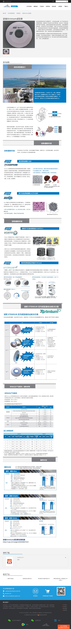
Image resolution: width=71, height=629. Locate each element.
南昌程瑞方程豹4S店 (27, 578)
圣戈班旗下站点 (8, 1)
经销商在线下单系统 (48, 596)
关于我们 (65, 605)
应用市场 (48, 6)
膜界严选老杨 (10, 578)
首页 (5, 13)
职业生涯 (54, 6)
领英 (59, 620)
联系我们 (35, 596)
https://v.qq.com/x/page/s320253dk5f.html (15, 542)
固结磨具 (18, 13)
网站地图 (65, 608)
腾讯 (27, 624)
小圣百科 (60, 6)
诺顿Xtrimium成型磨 (26, 13)
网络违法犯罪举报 (43, 615)
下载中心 (66, 6)
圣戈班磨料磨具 (11, 13)
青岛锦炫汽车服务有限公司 (44, 578)
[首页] (14, 6)
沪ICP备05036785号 (47, 612)
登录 (53, 1)
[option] (19, 34)
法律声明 (65, 610)
